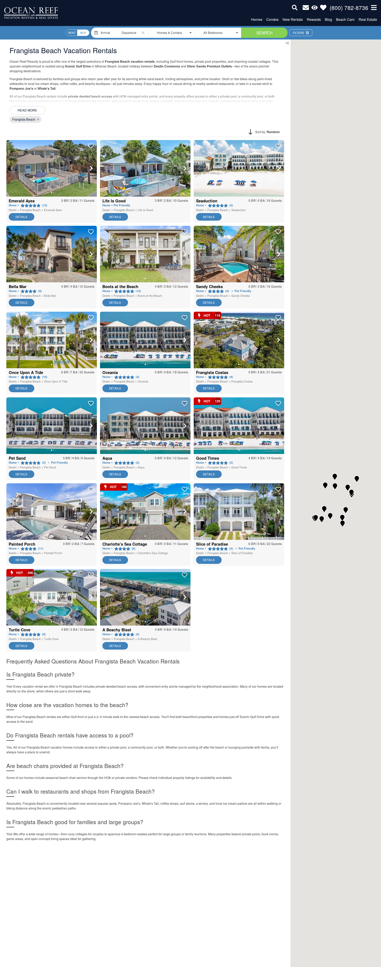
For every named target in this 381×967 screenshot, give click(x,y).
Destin (13, 210)
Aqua (141, 467)
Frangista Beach (30, 210)
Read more (27, 110)
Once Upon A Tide (55, 381)
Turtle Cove (51, 639)
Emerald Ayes (53, 210)
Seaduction (238, 210)
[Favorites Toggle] (323, 7)
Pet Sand (50, 467)
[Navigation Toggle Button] (374, 7)
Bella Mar (50, 295)
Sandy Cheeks (240, 295)
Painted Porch (53, 553)
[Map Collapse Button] (287, 43)
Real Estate (368, 19)
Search (264, 33)
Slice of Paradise (242, 553)
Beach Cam (345, 19)
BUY (83, 33)
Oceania (143, 381)
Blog (328, 19)
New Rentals (293, 19)
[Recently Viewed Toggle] (314, 7)
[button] (12, 168)
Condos (272, 19)
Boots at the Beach (150, 295)
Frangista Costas (242, 381)
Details (21, 217)
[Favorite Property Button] (90, 144)
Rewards (314, 19)
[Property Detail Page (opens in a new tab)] (51, 168)
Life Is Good (145, 210)
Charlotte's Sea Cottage (153, 553)
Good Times (239, 467)
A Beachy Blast (147, 639)
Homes (256, 19)
